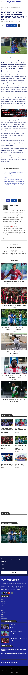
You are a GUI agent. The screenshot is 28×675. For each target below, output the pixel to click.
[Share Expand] (19, 25)
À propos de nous (9, 670)
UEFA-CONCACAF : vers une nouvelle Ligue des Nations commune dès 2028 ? (7, 465)
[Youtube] (9, 593)
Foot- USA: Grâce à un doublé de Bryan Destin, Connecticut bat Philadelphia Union (20, 447)
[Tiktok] (12, 593)
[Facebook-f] (2, 593)
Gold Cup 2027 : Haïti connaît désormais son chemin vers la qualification (7, 430)
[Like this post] (8, 25)
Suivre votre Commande (20, 670)
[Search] (26, 1)
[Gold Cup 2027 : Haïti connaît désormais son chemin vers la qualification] (7, 422)
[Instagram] (7, 593)
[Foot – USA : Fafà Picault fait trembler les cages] (14, 295)
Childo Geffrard (9, 21)
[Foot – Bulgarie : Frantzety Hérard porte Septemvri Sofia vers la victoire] (14, 271)
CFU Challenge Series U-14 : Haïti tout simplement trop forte (20, 464)
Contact (12, 672)
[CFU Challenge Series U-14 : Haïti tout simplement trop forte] (21, 457)
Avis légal (2, 670)
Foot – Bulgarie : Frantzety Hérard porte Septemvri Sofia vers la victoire (20, 430)
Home (2, 5)
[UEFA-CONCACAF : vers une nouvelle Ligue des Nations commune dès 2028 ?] (7, 457)
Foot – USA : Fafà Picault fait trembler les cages (14, 305)
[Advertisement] (14, 31)
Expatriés (9, 5)
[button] (2, 535)
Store (17, 672)
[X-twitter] (4, 593)
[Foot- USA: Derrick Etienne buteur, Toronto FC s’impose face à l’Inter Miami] (14, 365)
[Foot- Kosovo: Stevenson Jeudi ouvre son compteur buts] (14, 389)
